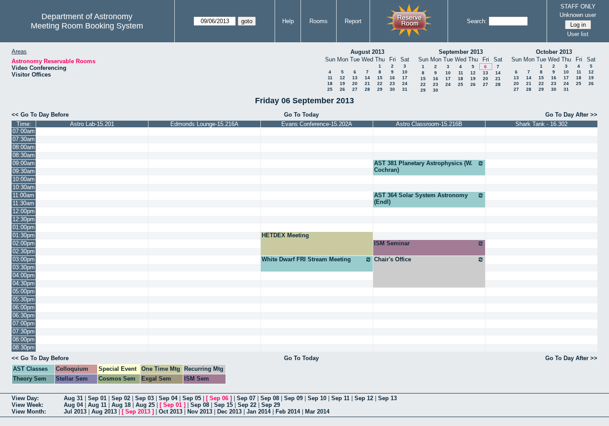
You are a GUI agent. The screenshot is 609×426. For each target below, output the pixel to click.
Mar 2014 (317, 411)
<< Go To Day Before (40, 114)
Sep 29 (270, 405)
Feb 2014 (288, 411)
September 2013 (461, 52)
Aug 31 (73, 398)
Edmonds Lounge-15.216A (204, 124)
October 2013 (554, 52)
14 (367, 77)
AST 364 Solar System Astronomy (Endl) (421, 198)
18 (330, 83)
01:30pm (23, 235)
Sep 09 (293, 398)
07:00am (23, 131)
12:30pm (23, 219)
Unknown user (578, 15)
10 (404, 71)
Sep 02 (120, 398)
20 (355, 83)
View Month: (29, 411)
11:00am (23, 195)
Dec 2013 (229, 411)
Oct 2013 (170, 411)
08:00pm (23, 339)
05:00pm (23, 291)
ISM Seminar (392, 243)
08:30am (23, 155)
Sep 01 (97, 398)
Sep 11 (340, 398)
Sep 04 (168, 398)
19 (342, 83)
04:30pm (23, 283)
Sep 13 (387, 398)
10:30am (23, 187)
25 (330, 89)
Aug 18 (121, 405)
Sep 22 (247, 405)
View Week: (27, 405)
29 (380, 89)
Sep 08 (269, 398)
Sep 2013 (137, 411)
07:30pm (23, 331)
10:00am (23, 179)
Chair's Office (392, 259)
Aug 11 (97, 405)
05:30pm (23, 299)
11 (330, 77)
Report (353, 21)
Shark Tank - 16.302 (541, 124)
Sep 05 (191, 398)
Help (288, 21)
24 (404, 83)
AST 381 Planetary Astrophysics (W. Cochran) (423, 166)
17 (404, 77)
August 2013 (367, 52)
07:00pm (23, 323)
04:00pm (23, 275)
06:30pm (23, 315)
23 (392, 83)
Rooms (318, 21)
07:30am (23, 139)
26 (342, 89)
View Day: (25, 398)
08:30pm (23, 347)
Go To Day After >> (571, 114)
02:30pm (23, 251)
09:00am (23, 163)
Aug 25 (145, 405)
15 (380, 77)
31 (404, 89)
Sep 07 (246, 398)
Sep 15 (223, 405)
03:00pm (23, 259)
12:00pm (23, 211)
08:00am (23, 147)
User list (577, 34)
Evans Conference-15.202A (316, 124)
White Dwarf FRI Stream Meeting (306, 259)
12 (342, 77)
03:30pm (23, 267)
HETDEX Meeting (285, 235)
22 (380, 83)
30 (392, 89)
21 (367, 83)
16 (392, 77)
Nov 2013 (199, 411)
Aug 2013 (104, 411)
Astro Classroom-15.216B (429, 124)
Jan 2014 (259, 411)
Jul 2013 (75, 411)
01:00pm (23, 227)
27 (355, 89)
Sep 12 (363, 398)
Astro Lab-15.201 (92, 124)
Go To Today (301, 114)
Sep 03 (144, 398)
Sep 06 (219, 398)
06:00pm (23, 307)
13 (355, 77)
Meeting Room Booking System (87, 25)
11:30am (23, 203)
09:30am (23, 171)
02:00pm (23, 243)
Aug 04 (73, 405)
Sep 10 (317, 398)
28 (367, 89)
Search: (477, 21)
